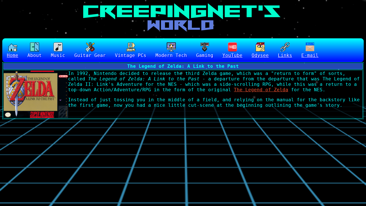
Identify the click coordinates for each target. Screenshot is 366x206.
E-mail (310, 55)
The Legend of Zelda (261, 89)
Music (58, 55)
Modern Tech (171, 55)
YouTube (232, 55)
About (34, 55)
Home (12, 55)
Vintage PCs (130, 55)
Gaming (204, 55)
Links (285, 55)
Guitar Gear (90, 55)
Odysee (260, 55)
